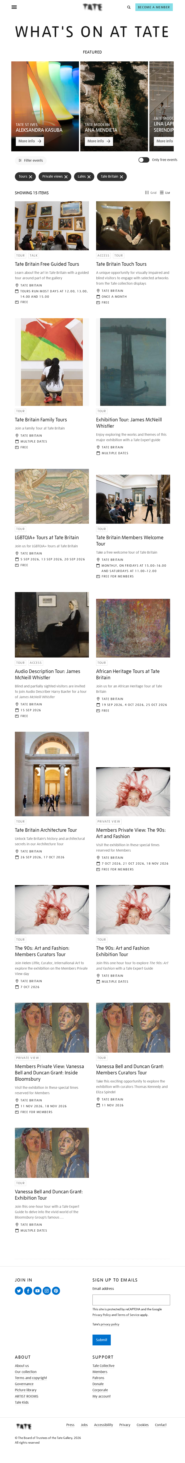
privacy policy (110, 1324)
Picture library (26, 1390)
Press (70, 1425)
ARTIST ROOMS (26, 1396)
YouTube (38, 1294)
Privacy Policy (101, 1315)
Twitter (20, 1294)
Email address (103, 1289)
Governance (24, 1384)
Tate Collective (103, 1366)
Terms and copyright (31, 1378)
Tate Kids (22, 1402)
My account (101, 1396)
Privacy (124, 1425)
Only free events (164, 160)
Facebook (29, 1294)
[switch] (144, 160)
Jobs (84, 1425)
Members (99, 1372)
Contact (160, 1425)
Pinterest (57, 1294)
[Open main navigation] (46, 7)
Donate (98, 1384)
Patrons (98, 1378)
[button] (128, 7)
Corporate (100, 1390)
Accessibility (103, 1425)
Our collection (26, 1372)
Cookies (143, 1425)
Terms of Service (128, 1315)
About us (22, 1366)
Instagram (47, 1294)
